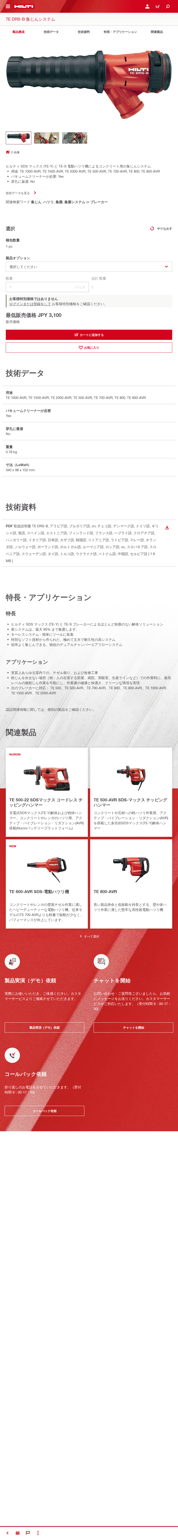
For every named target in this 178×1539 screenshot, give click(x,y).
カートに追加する (92, 335)
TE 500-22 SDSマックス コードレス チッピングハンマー (46, 802)
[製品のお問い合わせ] (18, 1533)
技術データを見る (18, 193)
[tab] (18, 31)
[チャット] (28, 1533)
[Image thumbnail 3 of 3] (74, 138)
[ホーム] (24, 6)
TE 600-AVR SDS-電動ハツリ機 (39, 891)
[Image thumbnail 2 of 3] (46, 138)
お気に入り (91, 347)
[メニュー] (8, 6)
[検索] (168, 6)
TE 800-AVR (105, 891)
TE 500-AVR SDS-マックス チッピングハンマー (130, 802)
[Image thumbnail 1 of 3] (18, 138)
